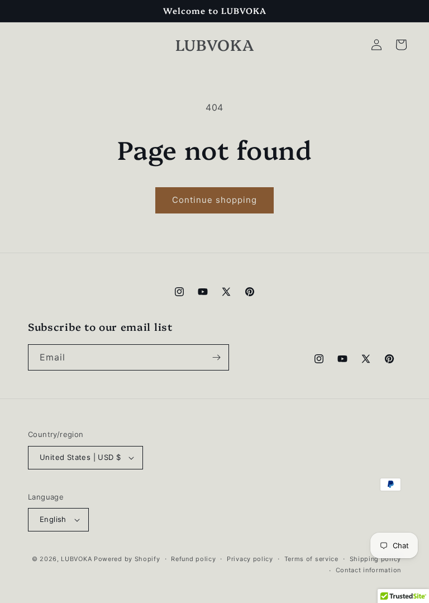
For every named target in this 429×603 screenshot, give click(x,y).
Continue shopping (214, 199)
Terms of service (311, 559)
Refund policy (193, 559)
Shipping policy (376, 559)
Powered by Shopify (127, 559)
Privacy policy (250, 559)
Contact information (368, 570)
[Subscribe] (216, 357)
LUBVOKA (76, 559)
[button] (401, 44)
